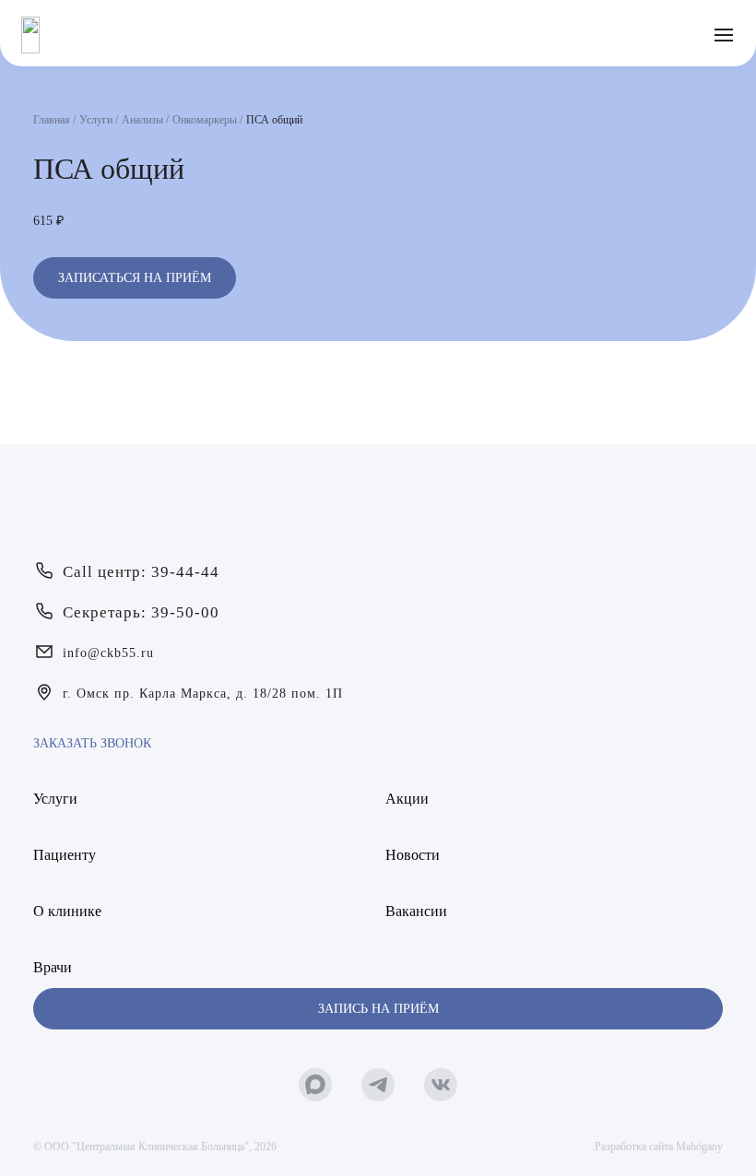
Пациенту (64, 855)
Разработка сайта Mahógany (659, 1146)
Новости (412, 855)
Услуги (95, 119)
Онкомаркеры (204, 119)
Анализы (142, 119)
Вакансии (416, 911)
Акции (407, 798)
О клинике (67, 911)
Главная (51, 119)
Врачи (52, 967)
